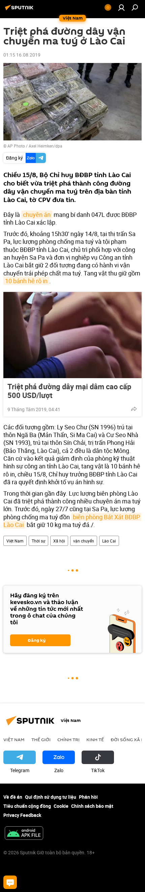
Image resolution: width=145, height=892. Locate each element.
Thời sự (38, 540)
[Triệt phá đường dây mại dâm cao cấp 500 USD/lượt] (72, 335)
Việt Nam (15, 540)
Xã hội (59, 540)
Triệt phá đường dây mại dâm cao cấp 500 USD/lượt (69, 391)
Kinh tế (95, 739)
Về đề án (12, 797)
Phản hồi (88, 797)
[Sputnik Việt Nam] (20, 10)
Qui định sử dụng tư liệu (50, 797)
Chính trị (68, 739)
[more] (134, 409)
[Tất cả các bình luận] (10, 882)
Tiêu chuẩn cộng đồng (27, 806)
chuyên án (37, 214)
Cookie (61, 806)
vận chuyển (83, 540)
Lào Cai (109, 540)
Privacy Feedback (22, 815)
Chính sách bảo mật (92, 806)
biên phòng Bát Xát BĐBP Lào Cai (72, 521)
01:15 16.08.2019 (21, 55)
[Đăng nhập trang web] (121, 7)
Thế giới (41, 739)
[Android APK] (24, 833)
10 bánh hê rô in (26, 281)
